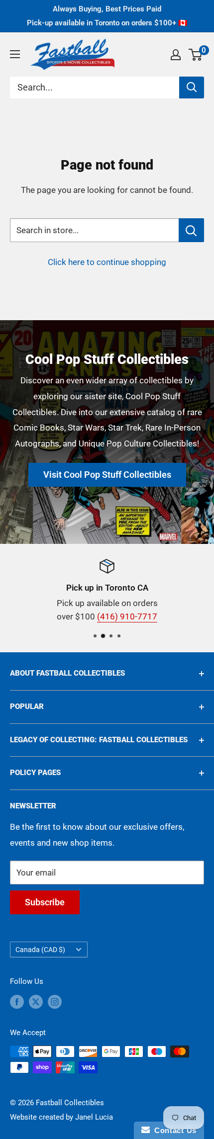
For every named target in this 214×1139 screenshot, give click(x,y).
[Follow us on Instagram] (55, 1001)
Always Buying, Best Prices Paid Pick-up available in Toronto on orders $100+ (107, 15)
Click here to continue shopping (107, 262)
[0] (196, 55)
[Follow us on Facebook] (17, 1001)
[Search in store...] (191, 230)
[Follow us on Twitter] (36, 1001)
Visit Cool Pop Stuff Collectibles (107, 474)
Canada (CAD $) (40, 950)
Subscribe (45, 902)
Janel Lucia (94, 1117)
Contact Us (173, 1130)
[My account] (176, 54)
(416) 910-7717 (127, 616)
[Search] (191, 87)
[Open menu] (15, 54)
